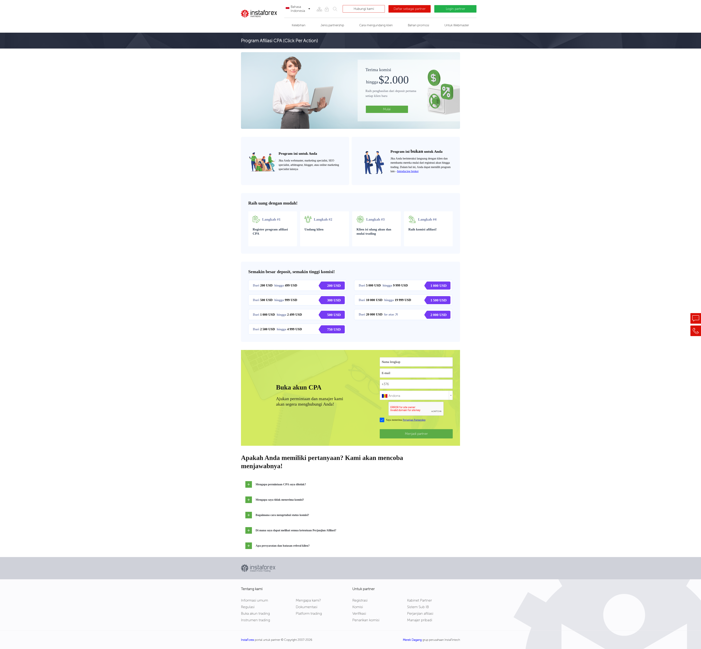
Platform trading (309, 613)
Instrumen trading (255, 620)
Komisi (357, 607)
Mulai (387, 109)
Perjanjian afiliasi (420, 613)
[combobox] (416, 395)
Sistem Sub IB (418, 607)
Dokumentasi (306, 607)
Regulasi (247, 607)
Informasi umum (254, 600)
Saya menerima (406, 420)
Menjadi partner (416, 434)
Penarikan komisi (365, 620)
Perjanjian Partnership (414, 420)
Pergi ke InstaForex (261, 23)
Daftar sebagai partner (410, 9)
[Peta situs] (319, 9)
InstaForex (247, 640)
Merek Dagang (412, 640)
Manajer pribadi (419, 620)
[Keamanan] (327, 9)
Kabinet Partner (419, 600)
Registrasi (359, 600)
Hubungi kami (364, 9)
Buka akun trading (255, 613)
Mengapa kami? (308, 600)
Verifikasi (359, 613)
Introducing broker (408, 171)
